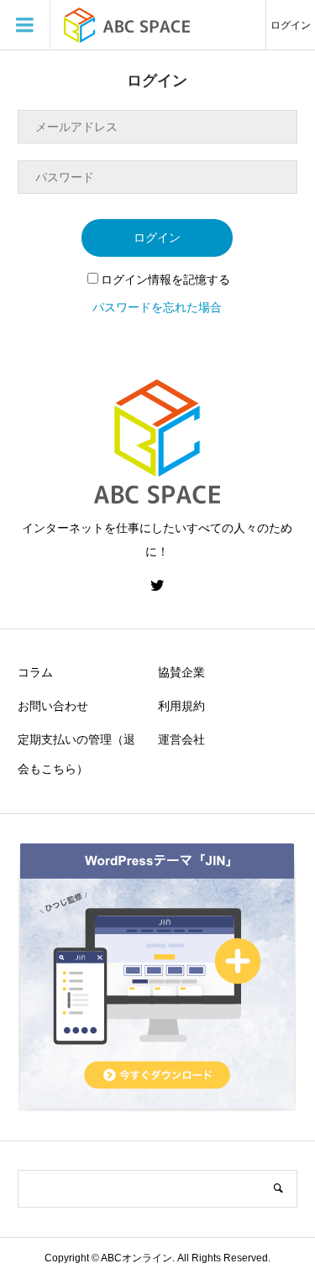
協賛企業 (181, 672)
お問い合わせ (53, 706)
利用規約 (181, 706)
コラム (35, 672)
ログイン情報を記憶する (165, 279)
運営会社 (181, 739)
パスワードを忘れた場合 (157, 307)
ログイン (290, 25)
